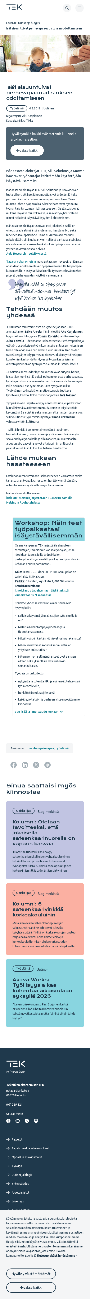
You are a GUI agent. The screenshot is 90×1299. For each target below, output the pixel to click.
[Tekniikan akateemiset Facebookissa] (8, 1121)
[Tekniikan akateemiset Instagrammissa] (36, 1121)
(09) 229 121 (14, 1104)
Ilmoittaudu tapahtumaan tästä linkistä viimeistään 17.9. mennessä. (42, 593)
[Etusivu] (14, 8)
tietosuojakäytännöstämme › (57, 1255)
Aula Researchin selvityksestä (26, 253)
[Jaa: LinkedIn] (25, 765)
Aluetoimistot (20, 1192)
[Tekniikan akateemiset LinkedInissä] (17, 1121)
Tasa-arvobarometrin (21, 261)
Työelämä (17, 108)
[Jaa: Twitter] (36, 765)
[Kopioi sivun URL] (47, 765)
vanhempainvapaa (41, 748)
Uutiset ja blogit (28, 23)
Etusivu (11, 23)
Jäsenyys (18, 1201)
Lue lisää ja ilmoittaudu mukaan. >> (39, 711)
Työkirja (17, 1166)
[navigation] (79, 8)
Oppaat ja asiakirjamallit (27, 1157)
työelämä (62, 748)
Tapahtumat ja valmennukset (30, 1148)
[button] (67, 8)
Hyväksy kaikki (31, 1287)
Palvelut (17, 1139)
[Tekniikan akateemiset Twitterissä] (27, 1121)
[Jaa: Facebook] (13, 765)
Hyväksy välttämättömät (31, 1274)
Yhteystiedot (20, 1183)
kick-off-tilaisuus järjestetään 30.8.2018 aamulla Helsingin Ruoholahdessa (39, 500)
